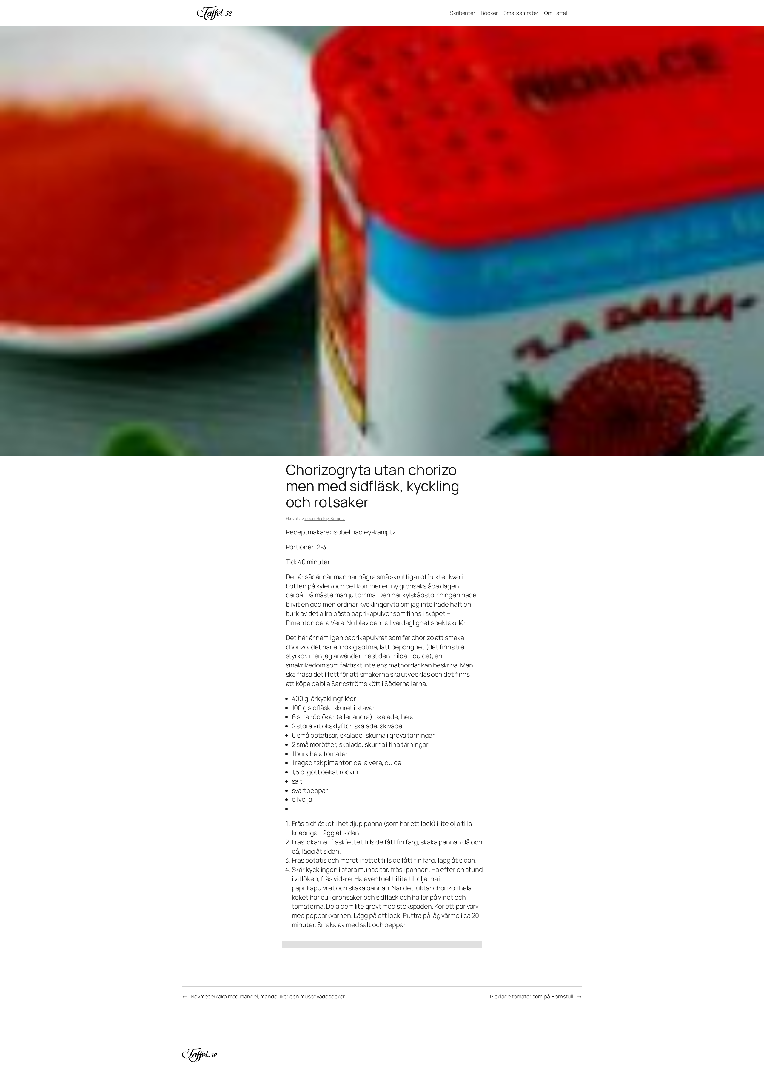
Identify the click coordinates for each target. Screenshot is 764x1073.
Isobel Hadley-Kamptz (324, 518)
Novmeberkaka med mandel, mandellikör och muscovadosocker (268, 996)
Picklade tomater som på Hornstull (531, 996)
